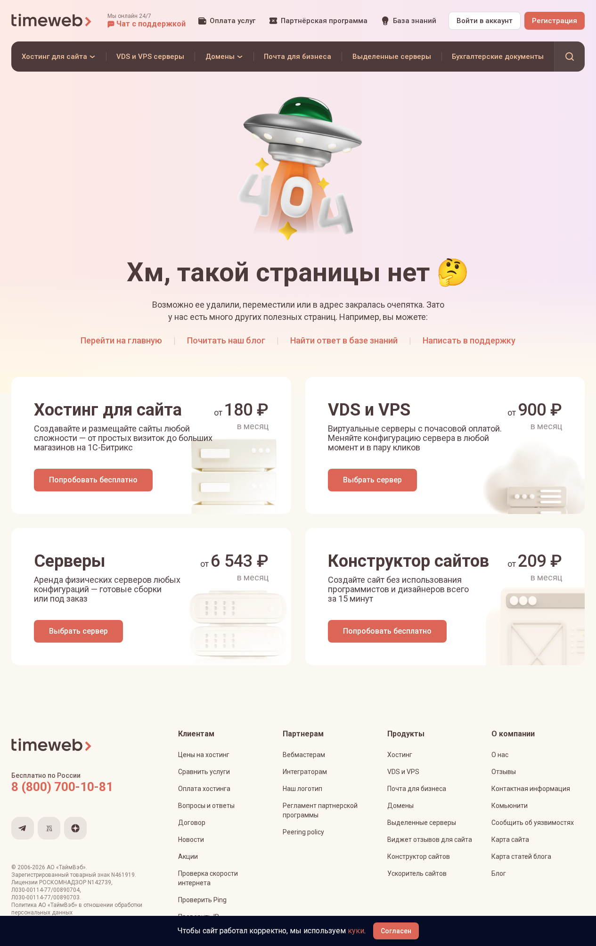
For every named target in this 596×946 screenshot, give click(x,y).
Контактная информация (530, 788)
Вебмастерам (304, 754)
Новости (191, 839)
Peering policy (303, 832)
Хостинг (399, 754)
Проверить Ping (202, 900)
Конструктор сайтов (418, 856)
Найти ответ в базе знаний (344, 340)
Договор (191, 822)
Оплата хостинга (204, 788)
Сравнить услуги (204, 771)
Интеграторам (305, 771)
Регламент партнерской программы (320, 810)
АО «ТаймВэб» (66, 867)
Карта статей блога (521, 856)
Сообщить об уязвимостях (532, 822)
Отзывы (503, 771)
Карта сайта (510, 839)
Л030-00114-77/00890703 (45, 897)
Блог (498, 873)
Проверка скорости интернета (208, 878)
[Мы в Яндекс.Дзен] (75, 828)
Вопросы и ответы (206, 805)
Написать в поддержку (469, 340)
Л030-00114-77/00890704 (45, 890)
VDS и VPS (403, 771)
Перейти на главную (121, 340)
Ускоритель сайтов (417, 873)
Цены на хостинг (203, 754)
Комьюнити (509, 805)
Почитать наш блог (226, 340)
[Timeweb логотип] (51, 20)
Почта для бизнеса (416, 788)
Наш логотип (302, 788)
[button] (146, 21)
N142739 (99, 882)
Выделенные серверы (421, 822)
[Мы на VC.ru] (49, 828)
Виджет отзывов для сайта (429, 839)
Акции (188, 856)
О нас (499, 754)
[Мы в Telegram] (22, 828)
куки (356, 930)
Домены (400, 805)
